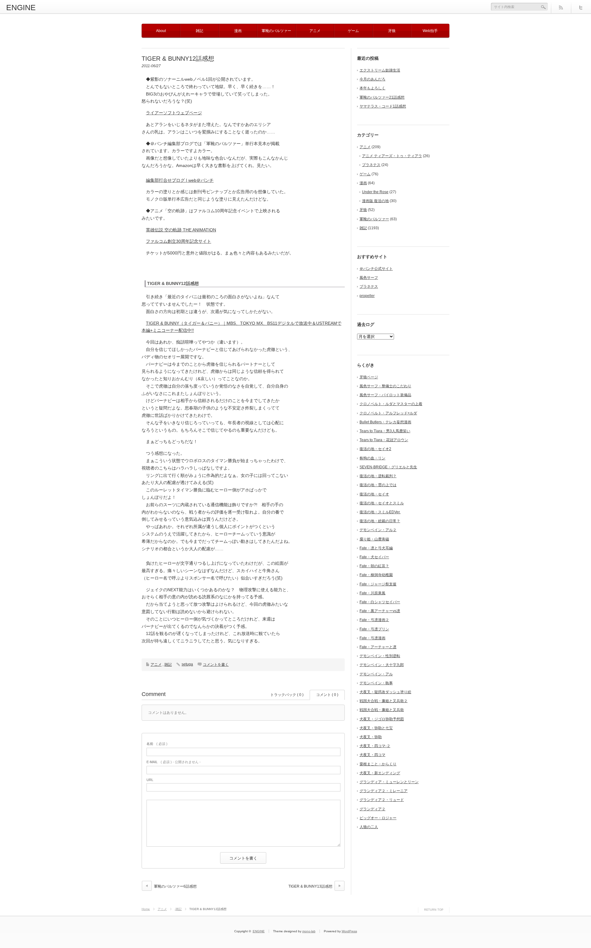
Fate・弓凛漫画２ (374, 620)
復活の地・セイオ (374, 494)
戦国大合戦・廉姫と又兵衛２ (384, 701)
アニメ (314, 31)
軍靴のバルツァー (276, 31)
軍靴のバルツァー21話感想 (382, 97)
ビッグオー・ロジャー (378, 818)
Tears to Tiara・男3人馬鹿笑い (385, 431)
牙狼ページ (369, 377)
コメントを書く (216, 664)
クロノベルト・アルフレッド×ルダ (388, 413)
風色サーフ (369, 277)
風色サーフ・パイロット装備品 (385, 395)
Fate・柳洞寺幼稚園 (376, 575)
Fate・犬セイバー (374, 557)
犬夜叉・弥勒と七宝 (376, 728)
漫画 (238, 31)
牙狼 (392, 31)
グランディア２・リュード (382, 800)
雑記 (199, 31)
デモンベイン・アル (376, 674)
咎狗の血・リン (372, 458)
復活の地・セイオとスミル (382, 503)
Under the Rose (375, 192)
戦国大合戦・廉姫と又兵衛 (382, 710)
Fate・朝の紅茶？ (374, 566)
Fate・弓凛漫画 (372, 638)
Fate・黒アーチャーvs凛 (380, 611)
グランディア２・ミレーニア (384, 791)
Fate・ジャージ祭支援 (378, 584)
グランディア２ (372, 809)
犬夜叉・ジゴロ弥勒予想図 (382, 719)
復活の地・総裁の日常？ (380, 521)
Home (146, 909)
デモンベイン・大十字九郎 (382, 665)
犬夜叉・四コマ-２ (375, 746)
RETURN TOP (433, 909)
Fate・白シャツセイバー (380, 602)
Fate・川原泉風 (372, 593)
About (161, 31)
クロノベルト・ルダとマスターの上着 (391, 404)
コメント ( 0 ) (327, 695)
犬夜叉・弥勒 (371, 737)
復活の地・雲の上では (378, 485)
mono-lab (309, 931)
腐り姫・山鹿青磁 (374, 539)
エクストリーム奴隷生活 (380, 70)
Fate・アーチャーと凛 (378, 647)
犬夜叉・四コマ (372, 755)
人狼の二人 (369, 827)
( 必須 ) (157, 744)
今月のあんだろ (372, 79)
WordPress (349, 931)
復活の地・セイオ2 (375, 449)
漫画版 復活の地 (375, 201)
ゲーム (353, 31)
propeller (367, 296)
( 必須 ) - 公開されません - (174, 762)
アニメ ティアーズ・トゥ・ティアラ (392, 156)
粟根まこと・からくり (378, 764)
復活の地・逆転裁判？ (378, 476)
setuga (187, 664)
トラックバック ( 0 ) (287, 695)
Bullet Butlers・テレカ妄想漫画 (385, 422)
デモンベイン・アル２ (378, 530)
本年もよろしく (372, 88)
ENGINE (21, 7)
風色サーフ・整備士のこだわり (385, 386)
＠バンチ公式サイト (376, 268)
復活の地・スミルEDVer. (380, 512)
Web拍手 (430, 31)
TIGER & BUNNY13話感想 (310, 886)
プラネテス (371, 165)
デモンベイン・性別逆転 (380, 656)
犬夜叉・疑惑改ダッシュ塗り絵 (385, 692)
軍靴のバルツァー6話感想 (175, 886)
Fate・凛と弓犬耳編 (376, 548)
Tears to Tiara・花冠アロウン (384, 440)
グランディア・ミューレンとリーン (389, 782)
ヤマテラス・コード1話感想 (383, 106)
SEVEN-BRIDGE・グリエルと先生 (388, 467)
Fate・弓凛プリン (374, 629)
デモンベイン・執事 (376, 683)
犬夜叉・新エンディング (380, 773)
